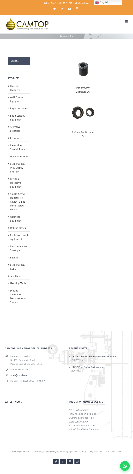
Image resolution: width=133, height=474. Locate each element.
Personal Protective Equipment (16, 182)
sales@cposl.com (81, 3)
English (104, 2)
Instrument (16, 138)
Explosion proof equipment (19, 237)
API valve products (15, 128)
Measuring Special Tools (17, 147)
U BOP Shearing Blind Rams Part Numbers (94, 356)
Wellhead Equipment (16, 218)
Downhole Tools (19, 156)
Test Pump (15, 276)
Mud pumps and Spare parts (19, 248)
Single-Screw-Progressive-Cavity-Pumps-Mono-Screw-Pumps (18, 201)
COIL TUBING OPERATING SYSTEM (17, 167)
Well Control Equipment (17, 99)
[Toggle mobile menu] (126, 21)
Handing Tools (18, 283)
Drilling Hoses (18, 227)
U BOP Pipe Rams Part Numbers (88, 367)
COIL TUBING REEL (17, 266)
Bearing (14, 257)
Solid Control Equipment (17, 117)
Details (83, 69)
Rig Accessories (18, 108)
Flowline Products (15, 87)
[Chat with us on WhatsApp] (125, 466)
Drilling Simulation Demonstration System (18, 296)
